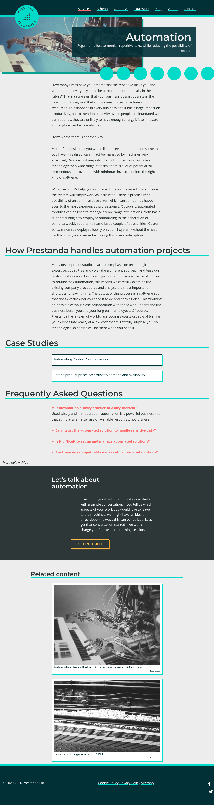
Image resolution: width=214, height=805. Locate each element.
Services (84, 8)
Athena (102, 8)
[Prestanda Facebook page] (209, 785)
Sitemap (147, 782)
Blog (158, 8)
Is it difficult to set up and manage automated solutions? (102, 441)
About (173, 8)
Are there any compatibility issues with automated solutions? (106, 452)
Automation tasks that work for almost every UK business (98, 667)
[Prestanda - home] (26, 17)
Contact (190, 8)
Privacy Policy (129, 782)
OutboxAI (121, 8)
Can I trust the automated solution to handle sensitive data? (105, 430)
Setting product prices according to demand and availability (99, 374)
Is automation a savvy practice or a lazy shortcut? (96, 407)
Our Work (141, 8)
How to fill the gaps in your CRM (78, 754)
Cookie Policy (108, 782)
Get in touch (90, 543)
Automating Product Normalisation (81, 359)
